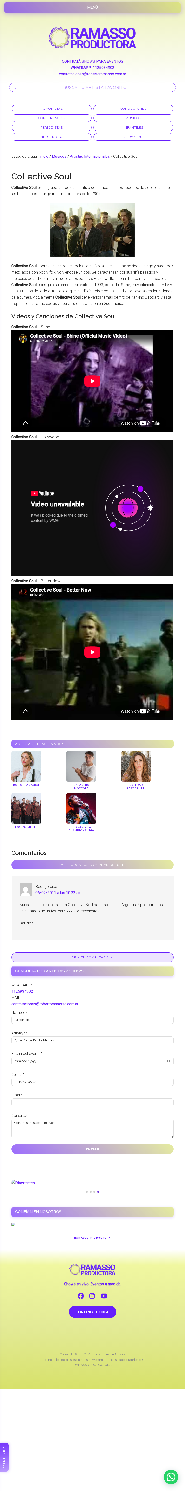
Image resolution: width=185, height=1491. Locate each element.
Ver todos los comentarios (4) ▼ (92, 865)
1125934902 (103, 67)
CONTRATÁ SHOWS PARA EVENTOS (92, 61)
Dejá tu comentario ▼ (92, 957)
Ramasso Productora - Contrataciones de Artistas (92, 38)
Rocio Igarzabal (26, 785)
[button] (171, 1477)
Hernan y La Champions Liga (81, 829)
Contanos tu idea (93, 1312)
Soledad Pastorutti (136, 786)
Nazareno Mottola (81, 786)
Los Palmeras (26, 827)
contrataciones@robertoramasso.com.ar (92, 74)
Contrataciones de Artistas (106, 1354)
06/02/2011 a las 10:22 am (58, 892)
